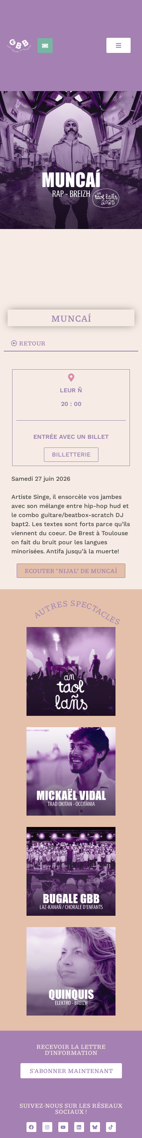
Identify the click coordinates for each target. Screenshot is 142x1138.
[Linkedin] (79, 1127)
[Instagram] (47, 1127)
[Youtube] (63, 1127)
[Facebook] (31, 1127)
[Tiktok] (111, 1127)
